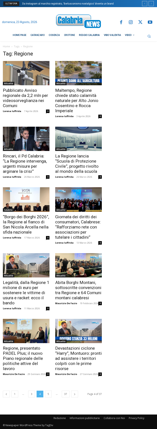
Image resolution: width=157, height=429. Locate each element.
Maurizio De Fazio (66, 303)
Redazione (60, 418)
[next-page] (74, 394)
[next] (151, 3)
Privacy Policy (136, 418)
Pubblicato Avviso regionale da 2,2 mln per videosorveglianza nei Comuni (25, 98)
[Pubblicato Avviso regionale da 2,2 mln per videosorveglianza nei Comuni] (26, 73)
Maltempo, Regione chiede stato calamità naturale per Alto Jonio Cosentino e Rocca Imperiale (76, 100)
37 (65, 394)
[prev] (144, 3)
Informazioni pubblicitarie (85, 418)
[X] (140, 22)
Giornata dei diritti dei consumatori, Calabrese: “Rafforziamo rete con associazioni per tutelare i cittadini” (78, 227)
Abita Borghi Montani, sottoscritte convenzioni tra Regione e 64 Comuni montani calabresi (78, 290)
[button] (149, 36)
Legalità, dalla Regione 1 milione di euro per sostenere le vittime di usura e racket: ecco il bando (26, 292)
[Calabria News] (78, 22)
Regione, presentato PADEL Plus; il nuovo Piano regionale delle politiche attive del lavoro (23, 358)
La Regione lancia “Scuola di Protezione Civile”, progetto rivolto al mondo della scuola (77, 164)
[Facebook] (121, 22)
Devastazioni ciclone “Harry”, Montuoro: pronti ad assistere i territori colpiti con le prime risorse (78, 358)
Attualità (8, 83)
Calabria (8, 209)
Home (6, 46)
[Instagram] (131, 22)
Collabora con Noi (114, 418)
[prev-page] (6, 394)
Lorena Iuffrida (12, 111)
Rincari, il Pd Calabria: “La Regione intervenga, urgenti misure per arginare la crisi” (25, 164)
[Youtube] (150, 22)
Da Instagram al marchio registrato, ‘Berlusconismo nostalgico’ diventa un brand (68, 3)
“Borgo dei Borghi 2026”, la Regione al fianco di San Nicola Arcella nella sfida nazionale (26, 224)
